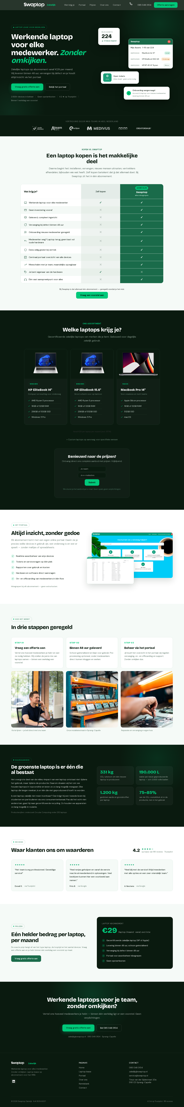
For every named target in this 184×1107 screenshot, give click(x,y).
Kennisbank (84, 1083)
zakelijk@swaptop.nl (138, 1071)
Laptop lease (85, 1071)
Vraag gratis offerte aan (27, 86)
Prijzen (93, 5)
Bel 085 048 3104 (109, 1027)
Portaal (82, 5)
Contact (117, 5)
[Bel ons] (132, 5)
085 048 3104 (144, 5)
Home (81, 1067)
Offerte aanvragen (166, 5)
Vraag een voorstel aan (92, 295)
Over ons (104, 5)
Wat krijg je (69, 5)
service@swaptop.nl (138, 1075)
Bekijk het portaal (57, 86)
